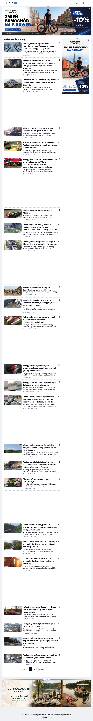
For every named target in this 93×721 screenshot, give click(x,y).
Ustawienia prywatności (62, 715)
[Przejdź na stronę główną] (5, 4)
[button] (82, 3)
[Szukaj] (76, 3)
